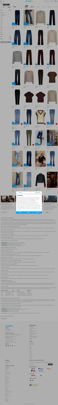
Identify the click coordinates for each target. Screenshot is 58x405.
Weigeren (28, 212)
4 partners (32, 199)
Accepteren (37, 212)
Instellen (20, 212)
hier (21, 207)
